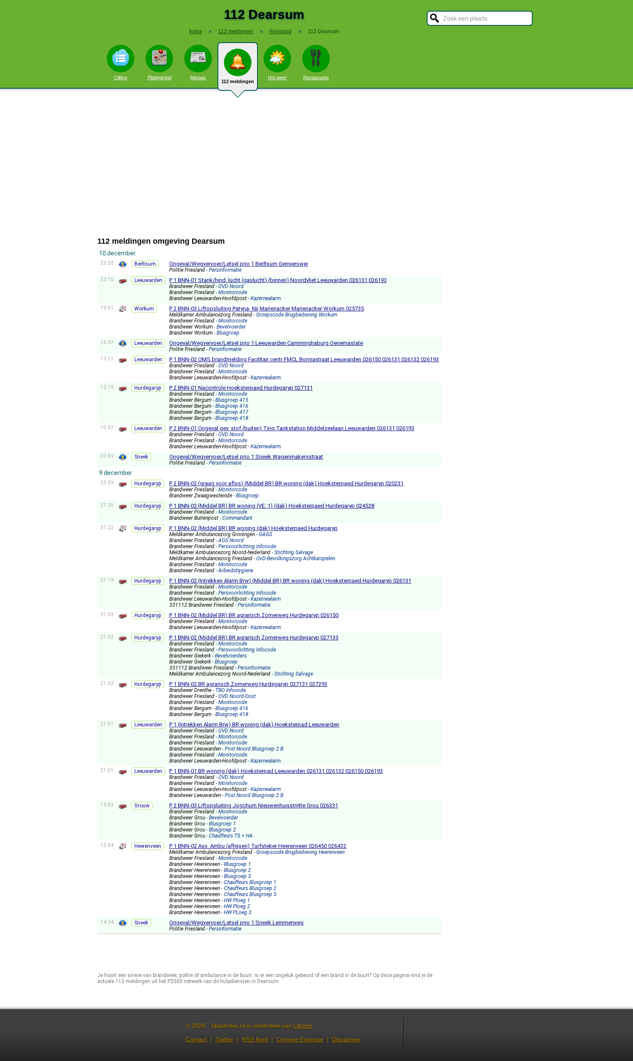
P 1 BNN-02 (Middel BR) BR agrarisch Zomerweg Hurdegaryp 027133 (253, 637)
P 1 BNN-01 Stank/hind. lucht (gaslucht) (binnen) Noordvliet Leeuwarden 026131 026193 (278, 280)
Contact (196, 1039)
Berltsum (145, 264)
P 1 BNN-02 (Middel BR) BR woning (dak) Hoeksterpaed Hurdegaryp (253, 528)
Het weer (277, 77)
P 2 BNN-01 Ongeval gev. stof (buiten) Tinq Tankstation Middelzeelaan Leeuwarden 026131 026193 (291, 428)
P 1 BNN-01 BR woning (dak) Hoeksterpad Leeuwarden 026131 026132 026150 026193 (276, 771)
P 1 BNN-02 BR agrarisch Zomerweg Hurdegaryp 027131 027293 (248, 684)
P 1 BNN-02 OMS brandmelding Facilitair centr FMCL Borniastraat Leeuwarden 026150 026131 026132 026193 (304, 359)
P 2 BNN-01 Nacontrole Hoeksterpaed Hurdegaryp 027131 (241, 388)
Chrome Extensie (299, 1039)
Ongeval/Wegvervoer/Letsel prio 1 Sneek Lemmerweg (236, 922)
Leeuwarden (148, 280)
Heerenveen (147, 846)
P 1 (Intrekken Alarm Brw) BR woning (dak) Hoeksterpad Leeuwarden (254, 724)
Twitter (224, 1039)
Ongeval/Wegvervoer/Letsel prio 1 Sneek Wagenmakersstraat (246, 456)
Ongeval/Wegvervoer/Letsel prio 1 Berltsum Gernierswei (238, 264)
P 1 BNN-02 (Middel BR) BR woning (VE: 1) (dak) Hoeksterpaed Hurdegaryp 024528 (271, 506)
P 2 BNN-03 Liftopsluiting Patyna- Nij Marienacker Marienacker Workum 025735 (266, 308)
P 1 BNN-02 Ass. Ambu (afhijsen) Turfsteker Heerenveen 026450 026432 (257, 846)
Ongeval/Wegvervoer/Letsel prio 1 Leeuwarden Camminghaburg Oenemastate (266, 343)
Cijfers (120, 77)
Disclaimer (346, 1039)
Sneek (141, 457)
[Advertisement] (316, 162)
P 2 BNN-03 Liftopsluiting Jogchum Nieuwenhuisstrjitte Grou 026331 (253, 805)
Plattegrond (159, 77)
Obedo (303, 1025)
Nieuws (198, 77)
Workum (144, 309)
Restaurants (316, 77)
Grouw (141, 806)
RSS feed (255, 1039)
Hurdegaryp (147, 388)
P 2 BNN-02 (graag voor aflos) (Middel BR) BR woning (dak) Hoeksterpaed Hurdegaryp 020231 (286, 483)
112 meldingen (237, 81)
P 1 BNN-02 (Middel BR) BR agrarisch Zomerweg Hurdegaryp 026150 (253, 615)
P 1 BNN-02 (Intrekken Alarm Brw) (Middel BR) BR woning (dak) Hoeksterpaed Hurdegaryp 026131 (290, 580)
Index (195, 31)
